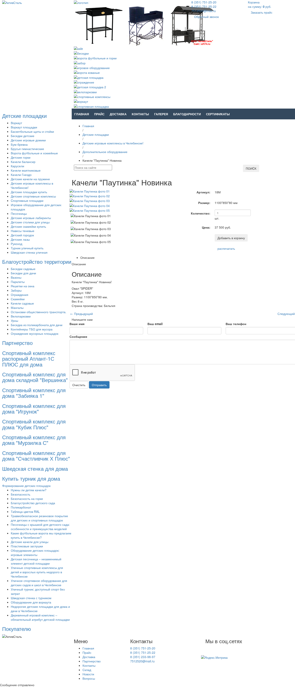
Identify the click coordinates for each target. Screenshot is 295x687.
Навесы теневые (22, 231)
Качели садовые (22, 303)
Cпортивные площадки (27, 200)
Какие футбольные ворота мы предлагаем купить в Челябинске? (41, 535)
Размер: (204, 203)
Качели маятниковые (26, 170)
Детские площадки (24, 115)
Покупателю (16, 628)
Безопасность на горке (27, 498)
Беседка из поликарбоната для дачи (36, 325)
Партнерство (17, 342)
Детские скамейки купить (28, 226)
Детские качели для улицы (29, 542)
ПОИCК (251, 168)
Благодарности (187, 114)
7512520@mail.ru (203, 11)
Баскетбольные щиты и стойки (32, 131)
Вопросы (88, 678)
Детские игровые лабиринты (31, 218)
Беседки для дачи (23, 273)
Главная (81, 114)
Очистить (78, 385)
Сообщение (78, 336)
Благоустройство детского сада (33, 503)
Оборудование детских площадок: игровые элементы (35, 552)
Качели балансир (23, 162)
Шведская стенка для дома (35, 468)
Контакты (140, 114)
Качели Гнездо (21, 174)
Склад (86, 670)
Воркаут (16, 123)
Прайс (99, 114)
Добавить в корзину (231, 238)
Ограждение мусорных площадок (34, 333)
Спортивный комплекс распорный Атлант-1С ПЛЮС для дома (28, 358)
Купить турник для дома (31, 478)
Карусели (17, 166)
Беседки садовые (23, 269)
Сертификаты (218, 114)
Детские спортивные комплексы (33, 196)
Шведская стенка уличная (29, 252)
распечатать (226, 248)
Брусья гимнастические (27, 149)
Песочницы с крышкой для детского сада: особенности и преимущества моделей (40, 526)
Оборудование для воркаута (31, 602)
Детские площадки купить (29, 192)
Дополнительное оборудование (104, 152)
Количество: (200, 213)
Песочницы (19, 213)
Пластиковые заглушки (27, 546)
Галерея (161, 114)
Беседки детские (22, 136)
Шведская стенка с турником (31, 598)
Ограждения (19, 294)
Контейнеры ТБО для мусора (31, 329)
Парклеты (18, 282)
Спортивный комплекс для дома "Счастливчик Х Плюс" (36, 455)
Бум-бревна (19, 144)
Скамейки (18, 299)
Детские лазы (20, 239)
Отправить (99, 385)
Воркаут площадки (24, 127)
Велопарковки (21, 316)
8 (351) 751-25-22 (203, 6)
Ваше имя (77, 324)
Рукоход (16, 244)
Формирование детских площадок (26, 485)
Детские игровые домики (28, 140)
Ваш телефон (236, 324)
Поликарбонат (21, 507)
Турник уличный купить (27, 248)
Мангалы (17, 307)
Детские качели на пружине (30, 179)
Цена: (206, 227)
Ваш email (155, 324)
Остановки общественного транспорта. (38, 312)
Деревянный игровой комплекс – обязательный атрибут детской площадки (40, 617)
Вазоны (16, 277)
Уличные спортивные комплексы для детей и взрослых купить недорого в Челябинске (37, 571)
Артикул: (203, 192)
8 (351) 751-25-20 (203, 2)
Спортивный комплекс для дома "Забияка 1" (34, 392)
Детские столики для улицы (30, 222)
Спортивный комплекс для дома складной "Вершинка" (35, 377)
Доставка (118, 114)
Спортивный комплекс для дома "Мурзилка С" (34, 439)
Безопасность (20, 494)
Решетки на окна (22, 286)
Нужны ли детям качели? (28, 490)
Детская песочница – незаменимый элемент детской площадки (36, 561)
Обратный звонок (206, 16)
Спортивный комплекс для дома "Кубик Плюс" (34, 424)
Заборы (16, 290)
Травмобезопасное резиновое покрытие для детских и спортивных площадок (39, 518)
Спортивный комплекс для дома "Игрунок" (34, 408)
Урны (14, 320)
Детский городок (22, 235)
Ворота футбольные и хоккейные (34, 153)
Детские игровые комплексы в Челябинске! (112, 143)
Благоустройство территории (36, 261)
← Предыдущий (81, 313)
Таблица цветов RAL (25, 511)
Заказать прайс (261, 12)
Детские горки (20, 157)
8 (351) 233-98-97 (142, 657)
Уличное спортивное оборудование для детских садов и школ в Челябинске (39, 582)
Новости (88, 674)
